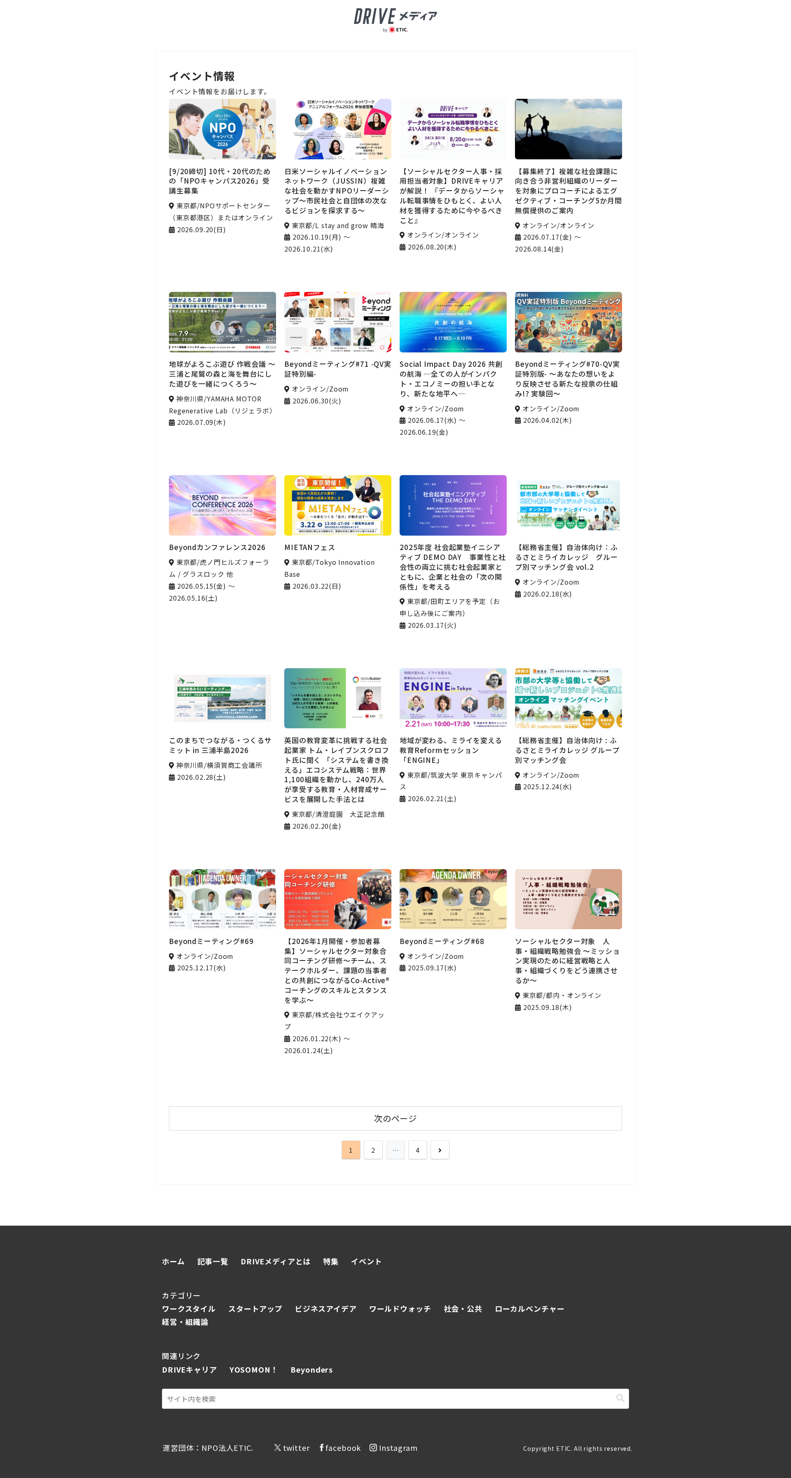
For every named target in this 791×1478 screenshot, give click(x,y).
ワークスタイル (189, 1308)
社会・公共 (463, 1308)
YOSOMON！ (253, 1369)
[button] (620, 1398)
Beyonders (311, 1369)
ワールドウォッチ (400, 1308)
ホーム (173, 1261)
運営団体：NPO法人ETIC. (208, 1447)
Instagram (398, 1447)
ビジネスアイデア (326, 1308)
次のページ (395, 1118)
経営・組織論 (185, 1321)
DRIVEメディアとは (276, 1261)
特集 (331, 1261)
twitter (296, 1447)
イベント (366, 1261)
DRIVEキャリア (189, 1369)
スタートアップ (255, 1308)
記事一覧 (212, 1261)
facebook (343, 1447)
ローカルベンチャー (530, 1308)
